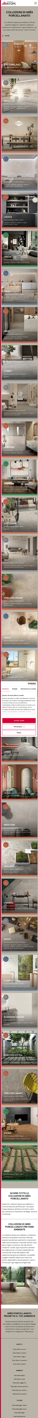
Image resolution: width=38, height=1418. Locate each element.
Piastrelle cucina (19, 1379)
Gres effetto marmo (19, 1353)
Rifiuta (19, 732)
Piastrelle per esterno (19, 1390)
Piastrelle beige (19, 1413)
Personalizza (18, 726)
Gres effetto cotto (19, 1349)
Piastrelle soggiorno (19, 1383)
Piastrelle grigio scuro (19, 1409)
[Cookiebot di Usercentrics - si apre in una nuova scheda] (28, 684)
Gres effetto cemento (19, 1360)
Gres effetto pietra (19, 1364)
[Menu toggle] (35, 3)
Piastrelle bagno (19, 1375)
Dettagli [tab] (14, 689)
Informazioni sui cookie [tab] (28, 689)
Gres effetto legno (19, 1357)
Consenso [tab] (5, 689)
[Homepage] (8, 3)
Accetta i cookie (19, 720)
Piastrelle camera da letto (19, 1386)
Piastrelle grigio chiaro (19, 1405)
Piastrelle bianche (19, 1416)
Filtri (7, 36)
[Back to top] (36, 1416)
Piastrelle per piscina (19, 1394)
